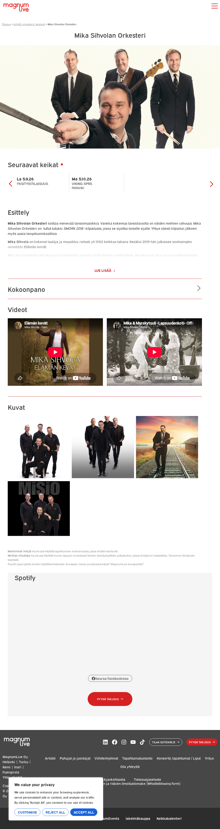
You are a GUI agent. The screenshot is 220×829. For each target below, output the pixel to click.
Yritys (209, 758)
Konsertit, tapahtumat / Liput (179, 758)
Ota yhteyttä (130, 766)
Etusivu (6, 24)
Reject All (55, 812)
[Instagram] (124, 742)
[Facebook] (114, 742)
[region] (56, 798)
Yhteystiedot (12, 777)
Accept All (84, 812)
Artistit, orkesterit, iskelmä (29, 24)
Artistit (50, 758)
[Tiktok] (142, 742)
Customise (27, 812)
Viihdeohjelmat (106, 758)
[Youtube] (133, 742)
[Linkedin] (105, 742)
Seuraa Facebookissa (111, 678)
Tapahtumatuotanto (137, 758)
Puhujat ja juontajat (75, 758)
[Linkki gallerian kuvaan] (39, 476)
